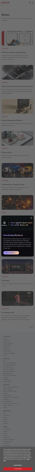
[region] (17, 459)
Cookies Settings (18, 465)
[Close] (31, 218)
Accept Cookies (18, 469)
